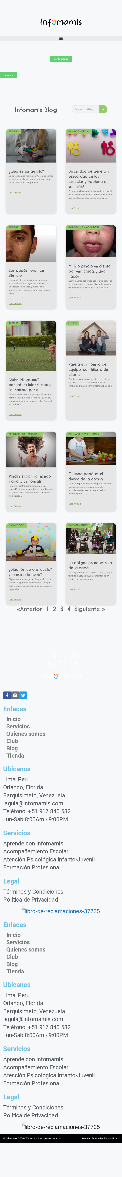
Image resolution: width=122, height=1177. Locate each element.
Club (12, 741)
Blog (12, 748)
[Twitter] (23, 695)
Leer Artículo (15, 193)
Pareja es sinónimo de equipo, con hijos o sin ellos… (88, 369)
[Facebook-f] (7, 695)
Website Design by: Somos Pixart (100, 1138)
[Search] (103, 109)
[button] (61, 38)
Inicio (13, 719)
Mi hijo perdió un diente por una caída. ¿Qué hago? (89, 271)
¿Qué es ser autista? (26, 171)
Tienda (15, 755)
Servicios (18, 726)
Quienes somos (25, 733)
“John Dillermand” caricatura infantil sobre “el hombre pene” (30, 384)
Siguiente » (89, 609)
